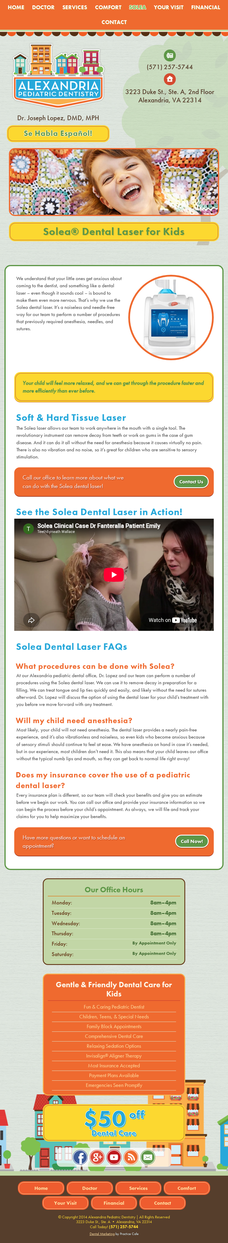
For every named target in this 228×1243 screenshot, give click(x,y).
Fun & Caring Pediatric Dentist (114, 1007)
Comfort (108, 7)
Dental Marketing (102, 1233)
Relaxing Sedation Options (114, 1046)
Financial (205, 7)
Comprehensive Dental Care (114, 1036)
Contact (114, 22)
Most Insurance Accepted (114, 1065)
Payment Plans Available (114, 1075)
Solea (137, 7)
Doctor (43, 7)
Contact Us (191, 481)
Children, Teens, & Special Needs (114, 1016)
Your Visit (168, 7)
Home (16, 7)
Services (74, 7)
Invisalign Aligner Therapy (114, 1055)
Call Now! (192, 841)
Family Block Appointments (114, 1026)
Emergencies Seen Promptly (114, 1085)
